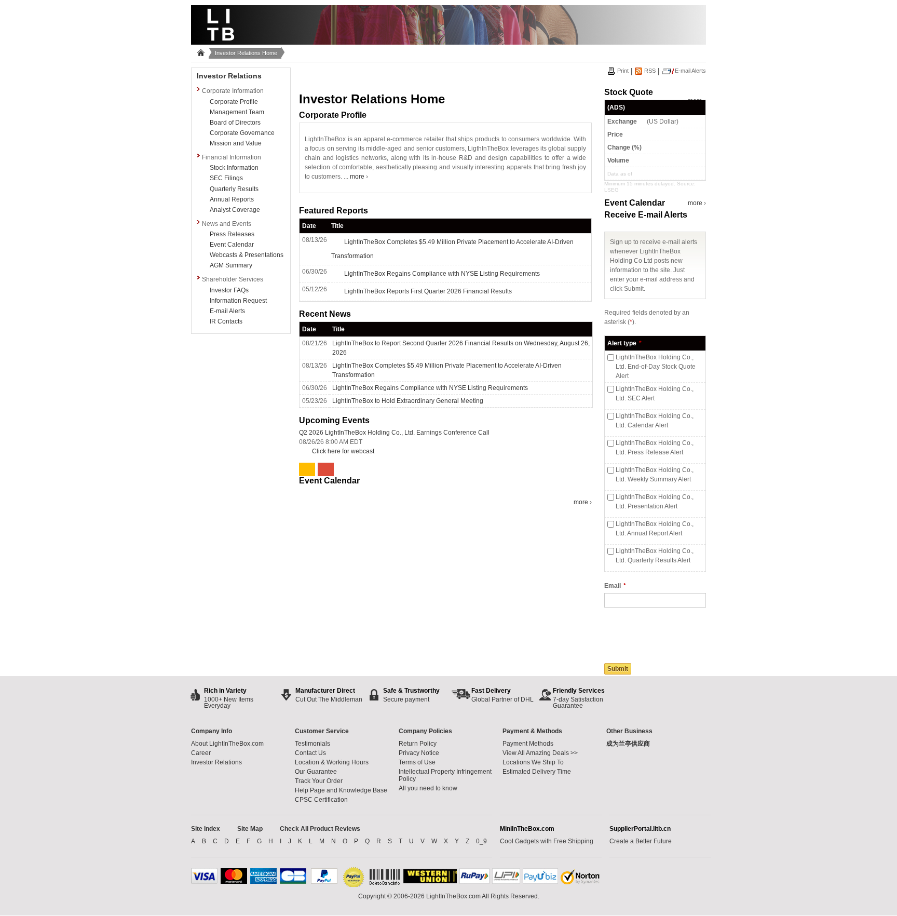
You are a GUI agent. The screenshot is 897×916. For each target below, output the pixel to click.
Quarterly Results (234, 189)
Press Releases (232, 234)
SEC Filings (226, 178)
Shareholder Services (232, 279)
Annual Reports (232, 199)
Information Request (238, 300)
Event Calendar (232, 244)
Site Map (250, 829)
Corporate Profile (234, 101)
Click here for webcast (343, 451)
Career (201, 753)
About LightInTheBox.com (227, 743)
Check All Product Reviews (320, 829)
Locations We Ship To (533, 762)
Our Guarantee (316, 771)
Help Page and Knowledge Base (341, 790)
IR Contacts (226, 321)
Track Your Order (319, 781)
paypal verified (353, 877)
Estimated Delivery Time (536, 771)
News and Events (226, 223)
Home (200, 55)
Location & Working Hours (332, 762)
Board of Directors (235, 122)
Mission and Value (236, 143)
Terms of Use (417, 762)
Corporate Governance (242, 133)
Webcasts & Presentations (246, 255)
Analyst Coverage (235, 209)
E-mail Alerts (227, 311)
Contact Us (310, 753)
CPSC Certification (321, 799)
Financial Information (231, 157)
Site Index (205, 829)
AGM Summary (231, 265)
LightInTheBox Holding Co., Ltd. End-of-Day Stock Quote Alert (656, 367)
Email (612, 585)
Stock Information (234, 167)
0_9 (481, 841)
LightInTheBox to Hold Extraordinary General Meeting (407, 401)
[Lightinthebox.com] (448, 41)
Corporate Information (233, 91)
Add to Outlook (308, 469)
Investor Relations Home (246, 53)
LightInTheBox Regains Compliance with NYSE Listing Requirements (430, 388)
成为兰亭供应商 (628, 743)
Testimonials (312, 743)
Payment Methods (527, 743)
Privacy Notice (419, 753)
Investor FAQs (229, 290)
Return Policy (418, 743)
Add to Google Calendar (327, 469)
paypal (324, 876)
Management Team (237, 112)
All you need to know (428, 788)
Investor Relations (229, 76)
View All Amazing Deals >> (540, 753)
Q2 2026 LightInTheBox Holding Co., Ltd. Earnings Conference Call (394, 432)
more (358, 176)
